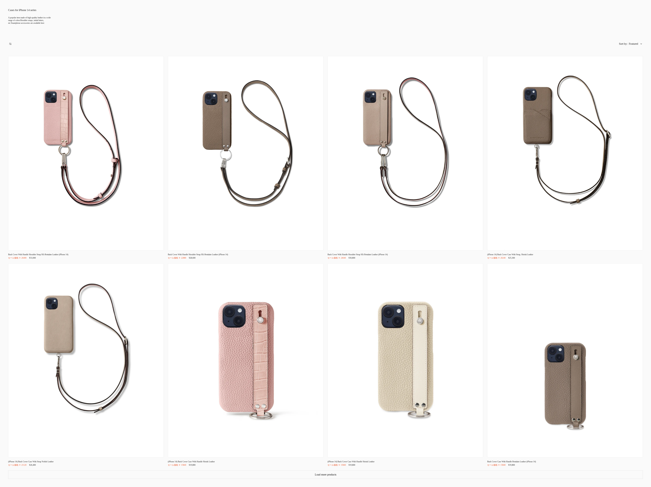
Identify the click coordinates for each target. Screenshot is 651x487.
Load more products (325, 474)
